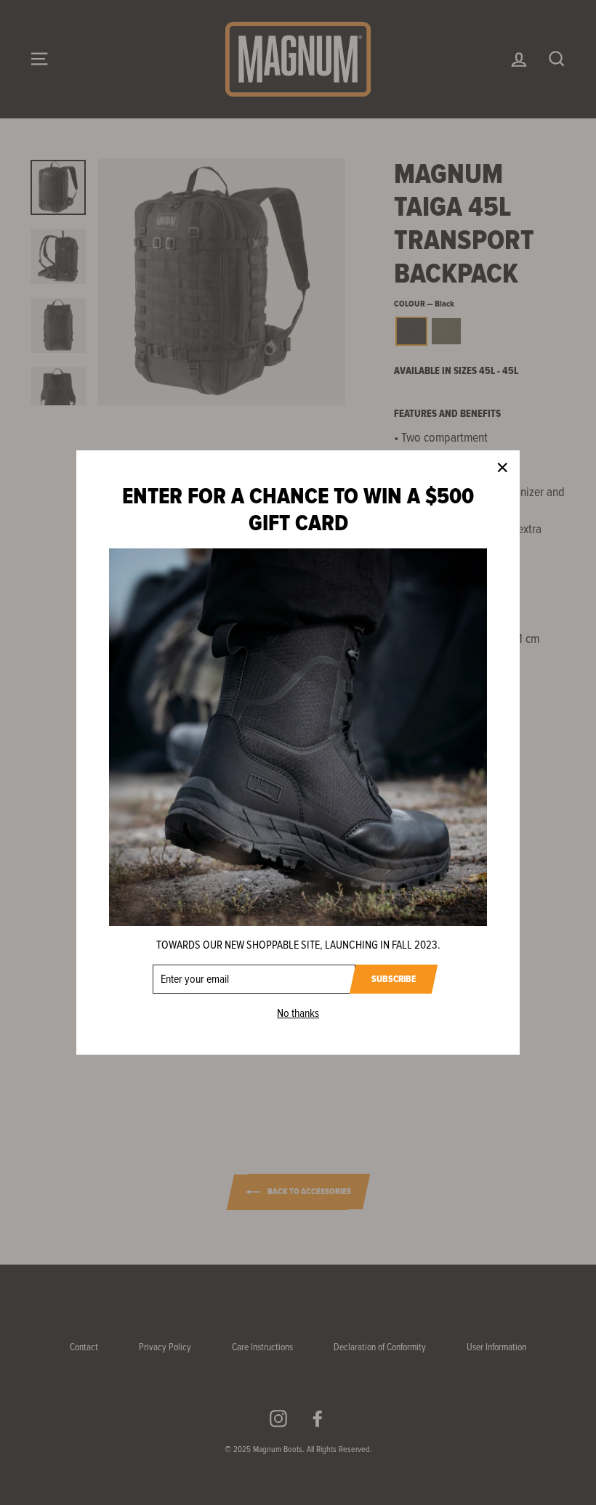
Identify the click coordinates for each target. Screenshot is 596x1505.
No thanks (298, 1013)
